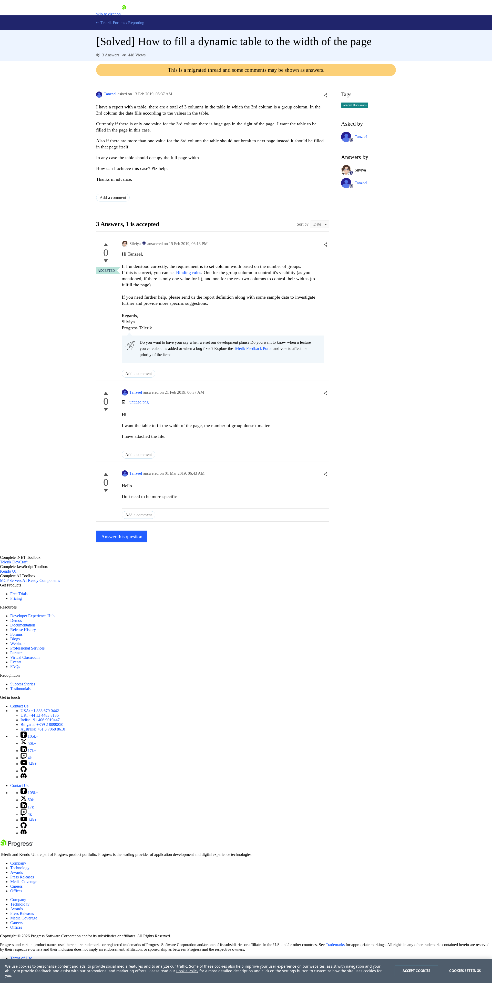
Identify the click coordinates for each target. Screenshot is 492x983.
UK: (39, 715)
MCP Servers (11, 580)
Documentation (22, 625)
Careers (16, 886)
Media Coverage (23, 881)
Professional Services (27, 648)
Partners (16, 653)
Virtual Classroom (24, 657)
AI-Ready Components (41, 580)
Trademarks (335, 945)
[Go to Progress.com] (16, 846)
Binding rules (188, 272)
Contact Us (19, 706)
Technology (19, 868)
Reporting (136, 23)
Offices (16, 891)
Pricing (16, 598)
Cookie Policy (187, 970)
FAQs (15, 666)
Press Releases (22, 877)
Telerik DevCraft (13, 562)
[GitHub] (23, 771)
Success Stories (22, 684)
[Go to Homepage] (124, 14)
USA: (39, 710)
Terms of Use (21, 958)
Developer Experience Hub (32, 616)
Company (18, 863)
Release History (23, 629)
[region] (246, 971)
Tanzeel (110, 94)
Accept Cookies (416, 970)
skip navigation (108, 14)
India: (40, 720)
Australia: (42, 729)
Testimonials (20, 688)
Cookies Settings (465, 970)
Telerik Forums (112, 23)
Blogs (15, 639)
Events (15, 662)
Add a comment (113, 197)
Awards (16, 872)
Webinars (17, 643)
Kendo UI (8, 571)
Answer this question (121, 536)
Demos (16, 620)
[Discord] (23, 777)
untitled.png (139, 402)
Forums (16, 634)
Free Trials (18, 594)
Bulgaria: (41, 724)
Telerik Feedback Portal (253, 348)
